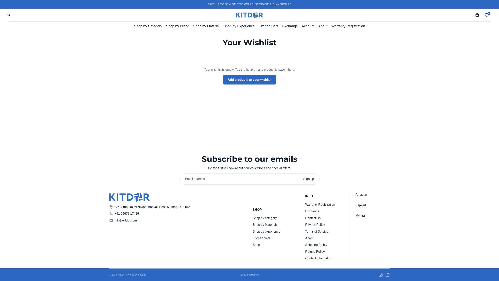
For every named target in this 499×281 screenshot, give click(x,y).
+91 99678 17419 (127, 213)
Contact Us (313, 218)
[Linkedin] (387, 274)
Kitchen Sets (261, 238)
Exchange (312, 211)
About (309, 238)
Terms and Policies (250, 274)
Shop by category (265, 218)
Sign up (308, 179)
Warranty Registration (320, 204)
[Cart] (477, 15)
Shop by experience (266, 231)
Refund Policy (315, 251)
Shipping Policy (316, 244)
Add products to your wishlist (249, 79)
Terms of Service (316, 231)
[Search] (9, 15)
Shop (256, 244)
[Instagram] (380, 274)
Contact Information (318, 258)
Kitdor (121, 274)
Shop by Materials (265, 224)
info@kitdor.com (126, 220)
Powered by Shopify (135, 274)
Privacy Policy (315, 224)
